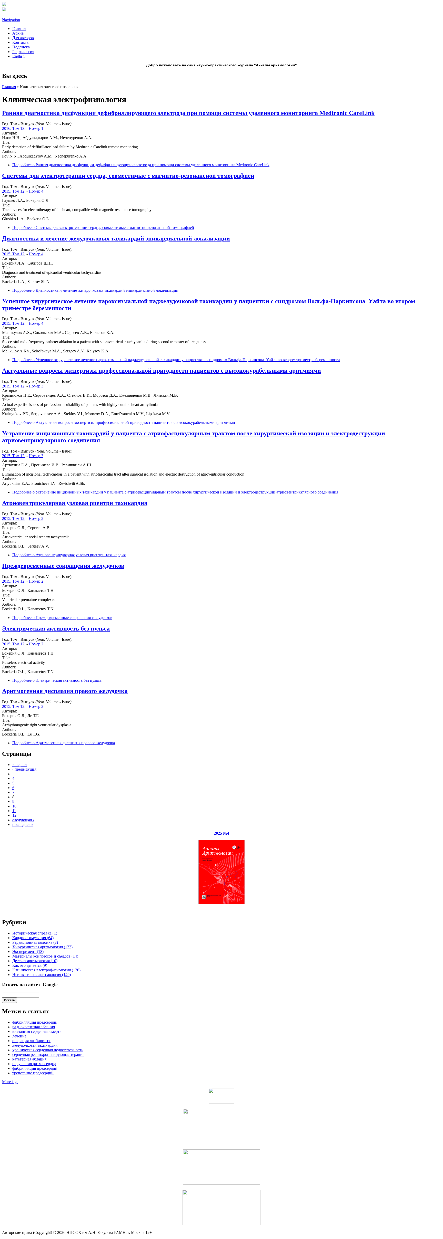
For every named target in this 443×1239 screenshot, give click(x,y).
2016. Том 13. (13, 128)
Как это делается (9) (29, 965)
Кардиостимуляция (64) (33, 938)
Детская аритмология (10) (34, 961)
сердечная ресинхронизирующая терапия (48, 1054)
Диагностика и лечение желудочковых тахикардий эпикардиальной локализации (116, 238)
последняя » (22, 824)
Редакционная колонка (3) (35, 942)
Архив (18, 33)
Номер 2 (36, 518)
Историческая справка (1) (34, 933)
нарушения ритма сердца (34, 1064)
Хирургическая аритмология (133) (42, 947)
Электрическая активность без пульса (56, 628)
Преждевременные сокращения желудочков (63, 565)
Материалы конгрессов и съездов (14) (45, 956)
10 (14, 806)
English (18, 56)
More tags (10, 1081)
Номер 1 (36, 128)
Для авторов (23, 38)
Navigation (11, 20)
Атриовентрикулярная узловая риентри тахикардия (74, 503)
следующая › (23, 820)
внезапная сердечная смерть (36, 1031)
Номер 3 (36, 386)
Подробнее (140, 165)
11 (14, 810)
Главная (19, 28)
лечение (19, 1036)
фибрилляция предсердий (34, 1068)
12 (14, 815)
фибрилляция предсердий (34, 1022)
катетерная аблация (29, 1059)
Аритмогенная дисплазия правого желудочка (65, 691)
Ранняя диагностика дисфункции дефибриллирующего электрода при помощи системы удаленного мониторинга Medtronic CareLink (188, 113)
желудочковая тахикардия (34, 1045)
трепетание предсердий (33, 1073)
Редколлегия (23, 51)
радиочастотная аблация (33, 1027)
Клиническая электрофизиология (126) (46, 970)
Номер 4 (36, 191)
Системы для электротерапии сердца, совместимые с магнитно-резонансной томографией (128, 175)
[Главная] (4, 5)
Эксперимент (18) (28, 951)
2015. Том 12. (13, 191)
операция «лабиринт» (31, 1040)
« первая (19, 764)
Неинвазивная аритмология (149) (41, 974)
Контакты (20, 42)
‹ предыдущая (24, 769)
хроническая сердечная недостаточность (47, 1050)
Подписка (21, 47)
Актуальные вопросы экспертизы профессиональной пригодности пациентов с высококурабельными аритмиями (161, 370)
